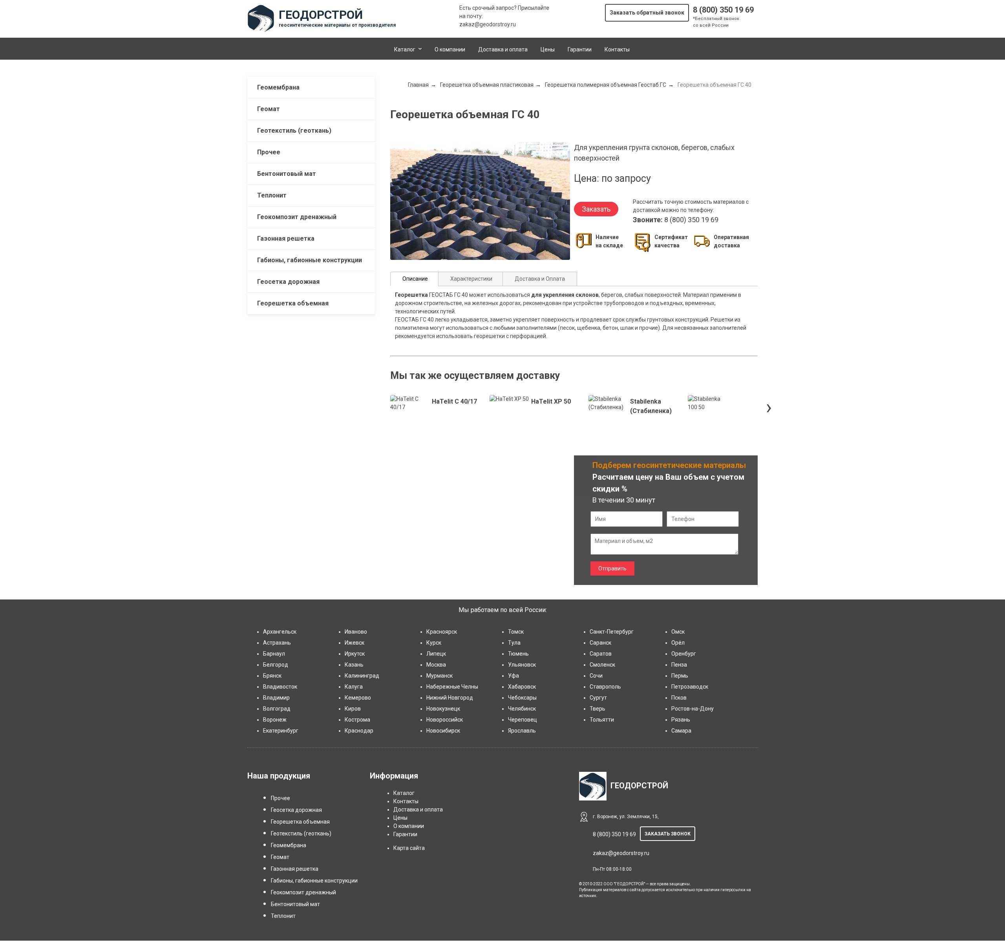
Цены (548, 49)
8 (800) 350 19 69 (723, 10)
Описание (415, 279)
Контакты (617, 49)
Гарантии (580, 49)
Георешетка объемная (293, 303)
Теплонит (272, 195)
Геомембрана (278, 87)
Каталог (404, 49)
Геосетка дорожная (288, 281)
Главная (418, 85)
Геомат (268, 109)
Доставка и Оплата (540, 279)
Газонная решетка (285, 238)
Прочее (268, 152)
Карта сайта (409, 848)
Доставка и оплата (503, 49)
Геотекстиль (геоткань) (294, 130)
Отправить (612, 568)
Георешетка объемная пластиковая (487, 85)
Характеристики (471, 279)
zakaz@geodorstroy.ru (487, 24)
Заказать (596, 209)
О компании (450, 49)
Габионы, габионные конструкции (309, 260)
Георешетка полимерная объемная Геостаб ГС (605, 85)
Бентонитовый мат (286, 173)
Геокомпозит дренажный (296, 217)
